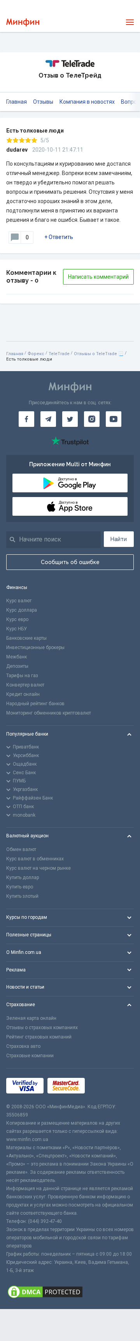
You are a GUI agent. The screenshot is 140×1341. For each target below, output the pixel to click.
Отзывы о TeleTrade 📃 (99, 353)
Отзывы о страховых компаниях (42, 1027)
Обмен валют (21, 849)
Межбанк (16, 657)
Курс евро (17, 619)
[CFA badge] (106, 1085)
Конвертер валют (25, 685)
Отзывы (43, 102)
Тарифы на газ (22, 675)
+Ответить (58, 237)
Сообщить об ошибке (70, 562)
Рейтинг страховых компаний (39, 1037)
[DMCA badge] (70, 1292)
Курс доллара (21, 610)
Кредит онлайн (23, 694)
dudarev (17, 150)
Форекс (36, 353)
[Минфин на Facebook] (26, 419)
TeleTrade (59, 353)
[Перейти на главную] (22, 22)
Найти (118, 539)
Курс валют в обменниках (35, 859)
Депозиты (17, 666)
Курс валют (19, 600)
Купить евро (19, 887)
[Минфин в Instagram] (92, 419)
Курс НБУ (16, 629)
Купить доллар (22, 877)
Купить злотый (22, 896)
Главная (16, 102)
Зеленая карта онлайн (31, 1018)
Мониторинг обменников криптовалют (48, 713)
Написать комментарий (98, 277)
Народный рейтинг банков (35, 703)
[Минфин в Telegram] (48, 419)
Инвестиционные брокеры (35, 647)
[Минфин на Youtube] (113, 419)
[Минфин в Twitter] (70, 419)
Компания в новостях (87, 102)
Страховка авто (23, 1046)
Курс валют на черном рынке (38, 868)
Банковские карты (26, 638)
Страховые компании (30, 1055)
